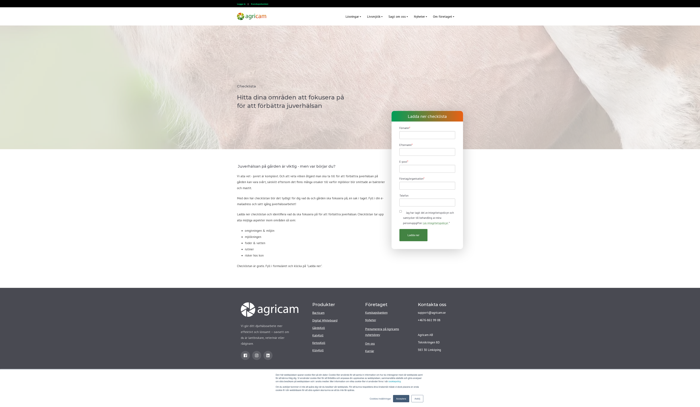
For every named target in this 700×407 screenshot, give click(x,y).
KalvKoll (317, 335)
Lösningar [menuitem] (352, 16)
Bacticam (318, 313)
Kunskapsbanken (259, 4)
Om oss (370, 344)
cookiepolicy (394, 381)
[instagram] (256, 355)
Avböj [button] (417, 398)
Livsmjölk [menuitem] (373, 16)
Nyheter (370, 320)
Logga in (241, 4)
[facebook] (245, 355)
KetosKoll (318, 343)
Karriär (369, 351)
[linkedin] (268, 355)
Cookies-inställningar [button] (380, 398)
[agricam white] (251, 16)
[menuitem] (460, 16)
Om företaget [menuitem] (442, 16)
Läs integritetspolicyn (436, 223)
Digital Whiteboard (324, 320)
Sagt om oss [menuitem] (397, 16)
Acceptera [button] (401, 398)
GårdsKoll (318, 328)
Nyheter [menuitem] (419, 16)
